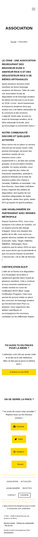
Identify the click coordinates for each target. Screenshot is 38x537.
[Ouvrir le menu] (33, 9)
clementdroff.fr (9, 532)
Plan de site (9, 525)
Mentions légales (9, 523)
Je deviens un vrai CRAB (19, 372)
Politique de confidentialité (25, 523)
